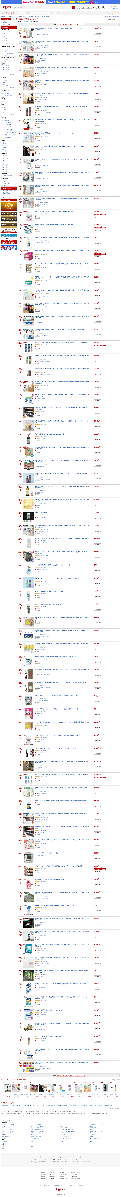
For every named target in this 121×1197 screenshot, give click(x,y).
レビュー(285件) (44, 333)
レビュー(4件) (43, 606)
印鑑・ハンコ (19, 1105)
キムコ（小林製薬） (7, 137)
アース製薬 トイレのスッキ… (69, 1093)
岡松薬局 (38, 802)
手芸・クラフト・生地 (29, 1105)
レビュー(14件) (43, 344)
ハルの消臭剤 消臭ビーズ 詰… (78, 1093)
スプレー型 (5, 59)
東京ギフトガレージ (40, 492)
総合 (4, 21)
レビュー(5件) (43, 503)
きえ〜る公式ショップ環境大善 (42, 621)
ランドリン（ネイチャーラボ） (8, 126)
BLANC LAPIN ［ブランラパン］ (42, 752)
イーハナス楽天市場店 (40, 1040)
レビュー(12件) (43, 307)
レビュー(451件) (44, 123)
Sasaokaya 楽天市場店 (40, 466)
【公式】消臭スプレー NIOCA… (7, 1093)
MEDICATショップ (39, 767)
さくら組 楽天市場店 (40, 987)
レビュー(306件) (44, 672)
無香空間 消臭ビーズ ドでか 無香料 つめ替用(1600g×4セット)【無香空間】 (54, 224)
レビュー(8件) (43, 843)
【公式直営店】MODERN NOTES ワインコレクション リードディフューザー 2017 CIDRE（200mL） (61, 682)
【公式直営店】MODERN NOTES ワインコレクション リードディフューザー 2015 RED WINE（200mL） (62, 669)
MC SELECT (39, 450)
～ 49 (3, 162)
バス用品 (42, 1105)
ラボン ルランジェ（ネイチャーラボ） (9, 135)
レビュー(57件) (43, 935)
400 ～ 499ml (5, 67)
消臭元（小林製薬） (7, 122)
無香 (3, 101)
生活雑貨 (3, 1105)
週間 (37, 21)
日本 (3, 31)
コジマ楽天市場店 (39, 855)
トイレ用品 (71, 1105)
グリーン (4, 111)
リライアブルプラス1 (40, 309)
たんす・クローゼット (7, 53)
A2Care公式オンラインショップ (42, 178)
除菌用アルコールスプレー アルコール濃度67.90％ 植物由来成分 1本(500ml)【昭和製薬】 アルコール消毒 (62, 237)
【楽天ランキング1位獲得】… (15, 1093)
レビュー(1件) (43, 267)
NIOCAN (38, 937)
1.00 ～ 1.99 (5, 158)
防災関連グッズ (84, 1105)
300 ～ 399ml (5, 65)
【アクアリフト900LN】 (41, 512)
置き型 (4, 61)
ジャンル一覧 (106, 12)
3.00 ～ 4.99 (5, 164)
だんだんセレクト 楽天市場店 (42, 898)
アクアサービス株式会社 (41, 517)
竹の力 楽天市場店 (40, 413)
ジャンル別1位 (55, 12)
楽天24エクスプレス (40, 661)
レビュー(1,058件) (44, 555)
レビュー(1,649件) (44, 293)
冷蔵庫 (4, 55)
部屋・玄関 (5, 50)
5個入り (4, 149)
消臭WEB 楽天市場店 (40, 322)
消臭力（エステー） (7, 120)
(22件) (62, 1098)
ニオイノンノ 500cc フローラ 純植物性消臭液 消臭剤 (48, 1036)
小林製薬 (4, 80)
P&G (3, 82)
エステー (4, 78)
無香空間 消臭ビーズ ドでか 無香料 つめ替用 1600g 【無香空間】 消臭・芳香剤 (55, 656)
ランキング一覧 (6, 197)
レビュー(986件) (44, 176)
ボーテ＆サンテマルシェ (41, 649)
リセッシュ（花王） (7, 124)
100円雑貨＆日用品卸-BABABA (42, 700)
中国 (3, 33)
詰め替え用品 (5, 93)
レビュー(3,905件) (44, 202)
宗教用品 (100, 1105)
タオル (37, 1105)
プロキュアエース (39, 713)
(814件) (80, 1098)
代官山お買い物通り (40, 845)
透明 (3, 107)
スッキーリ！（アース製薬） (9, 132)
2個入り (4, 147)
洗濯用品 (48, 1105)
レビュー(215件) (44, 136)
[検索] (73, 7)
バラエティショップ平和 (41, 438)
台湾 (3, 42)
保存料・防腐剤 (6, 183)
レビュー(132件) (44, 385)
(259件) (53, 1098)
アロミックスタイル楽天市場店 (42, 34)
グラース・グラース (40, 728)
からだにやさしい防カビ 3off (41, 191)
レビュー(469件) (44, 320)
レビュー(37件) (43, 58)
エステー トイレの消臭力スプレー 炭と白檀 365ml (48, 604)
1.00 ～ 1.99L (5, 73)
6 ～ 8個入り (5, 145)
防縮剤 (4, 185)
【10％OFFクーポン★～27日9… (87, 1093)
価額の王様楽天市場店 (40, 269)
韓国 (3, 36)
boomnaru (38, 505)
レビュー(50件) (43, 737)
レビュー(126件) (44, 254)
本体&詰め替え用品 (7, 95)
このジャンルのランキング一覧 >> (111, 16)
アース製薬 (5, 86)
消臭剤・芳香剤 (45, 16)
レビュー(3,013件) (44, 45)
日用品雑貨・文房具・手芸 (26, 16)
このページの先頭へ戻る (114, 1108)
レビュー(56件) (43, 213)
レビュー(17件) (43, 477)
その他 (110, 1105)
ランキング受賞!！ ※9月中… (33, 1093)
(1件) (115, 1098)
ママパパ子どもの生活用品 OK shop (43, 1068)
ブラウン (4, 113)
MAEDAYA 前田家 (39, 976)
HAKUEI (38, 86)
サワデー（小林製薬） (7, 131)
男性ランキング (31, 12)
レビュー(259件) (44, 32)
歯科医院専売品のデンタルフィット (43, 242)
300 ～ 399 (4, 157)
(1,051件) (89, 1098)
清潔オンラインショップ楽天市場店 (43, 963)
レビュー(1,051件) (44, 71)
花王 (3, 84)
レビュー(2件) (43, 424)
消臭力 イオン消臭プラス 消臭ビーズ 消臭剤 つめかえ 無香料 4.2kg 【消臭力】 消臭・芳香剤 (59, 735)
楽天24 (37, 216)
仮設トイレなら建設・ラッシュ (42, 950)
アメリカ (4, 38)
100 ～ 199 (4, 155)
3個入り (4, 143)
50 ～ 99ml (4, 71)
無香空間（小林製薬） (7, 129)
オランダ (4, 44)
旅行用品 (77, 1105)
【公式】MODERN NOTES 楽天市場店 (43, 112)
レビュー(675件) (44, 411)
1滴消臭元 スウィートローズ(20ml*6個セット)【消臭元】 (49, 879)
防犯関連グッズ (93, 1105)
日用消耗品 (37, 16)
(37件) (35, 1098)
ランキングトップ (22, 12)
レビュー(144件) (44, 84)
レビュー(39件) (43, 515)
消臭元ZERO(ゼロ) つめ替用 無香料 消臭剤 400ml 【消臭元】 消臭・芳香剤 (54, 905)
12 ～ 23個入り (6, 150)
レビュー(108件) (44, 110)
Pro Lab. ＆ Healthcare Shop (41, 1014)
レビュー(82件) (43, 189)
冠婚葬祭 (106, 1105)
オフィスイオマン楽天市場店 (41, 542)
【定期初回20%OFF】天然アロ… (51, 1093)
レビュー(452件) (44, 529)
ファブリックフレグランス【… (42, 1093)
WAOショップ (39, 924)
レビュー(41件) (43, 647)
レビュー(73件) (43, 685)
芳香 (3, 99)
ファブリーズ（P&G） (7, 119)
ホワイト (4, 106)
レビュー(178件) (44, 817)
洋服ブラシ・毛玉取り (62, 1105)
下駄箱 (4, 51)
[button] (84, 7)
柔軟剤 (4, 181)
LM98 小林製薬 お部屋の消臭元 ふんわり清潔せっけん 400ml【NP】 (52, 565)
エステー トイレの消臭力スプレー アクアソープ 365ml (49, 591)
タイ (3, 35)
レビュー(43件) (43, 359)
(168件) (44, 1098)
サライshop (38, 387)
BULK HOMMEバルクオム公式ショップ (43, 152)
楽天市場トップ (5, 16)
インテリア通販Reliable (40, 60)
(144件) (17, 1098)
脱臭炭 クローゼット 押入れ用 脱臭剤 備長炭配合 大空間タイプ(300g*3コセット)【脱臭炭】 (58, 866)
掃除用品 (53, 1105)
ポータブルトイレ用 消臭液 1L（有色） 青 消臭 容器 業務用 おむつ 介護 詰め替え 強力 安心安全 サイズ (61, 800)
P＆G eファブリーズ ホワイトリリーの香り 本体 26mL (49, 853)
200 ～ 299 (4, 165)
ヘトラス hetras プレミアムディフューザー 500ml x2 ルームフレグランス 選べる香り (57, 748)
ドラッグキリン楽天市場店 (41, 398)
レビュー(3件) (43, 436)
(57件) (9, 1098)
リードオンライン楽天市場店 (41, 569)
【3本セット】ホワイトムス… (105, 1093)
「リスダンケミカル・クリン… (24, 1093)
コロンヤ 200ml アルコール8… (113, 1093)
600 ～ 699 (4, 167)
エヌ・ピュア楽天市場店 (41, 1029)
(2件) (71, 1098)
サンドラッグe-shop (40, 595)
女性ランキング (39, 12)
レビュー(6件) (43, 776)
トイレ (4, 48)
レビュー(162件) (44, 163)
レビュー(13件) (43, 97)
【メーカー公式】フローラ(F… (61, 1093)
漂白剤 (4, 179)
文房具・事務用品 (10, 1105)
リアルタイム (47, 12)
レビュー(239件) (44, 974)
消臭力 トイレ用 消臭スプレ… (96, 1093)
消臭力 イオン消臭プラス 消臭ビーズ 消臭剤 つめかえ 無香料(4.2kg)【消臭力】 (55, 211)
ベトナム (4, 40)
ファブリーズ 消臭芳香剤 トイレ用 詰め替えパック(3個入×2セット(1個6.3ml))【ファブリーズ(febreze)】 (61, 342)
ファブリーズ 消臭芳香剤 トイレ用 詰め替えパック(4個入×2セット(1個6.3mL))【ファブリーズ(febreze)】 (62, 774)
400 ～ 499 (4, 169)
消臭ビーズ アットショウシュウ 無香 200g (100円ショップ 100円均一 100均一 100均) (56, 696)
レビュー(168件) (44, 149)
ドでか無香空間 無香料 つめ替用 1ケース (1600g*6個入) (49, 1010)
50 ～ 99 (4, 160)
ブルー (4, 109)
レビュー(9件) (43, 240)
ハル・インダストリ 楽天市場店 (42, 47)
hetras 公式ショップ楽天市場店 (42, 99)
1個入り (4, 142)
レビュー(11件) (43, 922)
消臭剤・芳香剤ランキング (28, 19)
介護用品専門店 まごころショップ (43, 636)
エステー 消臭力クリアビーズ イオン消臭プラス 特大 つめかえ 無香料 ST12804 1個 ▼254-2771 (59, 709)
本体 (3, 91)
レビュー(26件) (43, 791)
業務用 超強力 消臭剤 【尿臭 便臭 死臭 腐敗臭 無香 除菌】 (50, 434)
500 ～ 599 (4, 171)
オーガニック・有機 (7, 175)
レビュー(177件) (44, 372)
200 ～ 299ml (5, 69)
